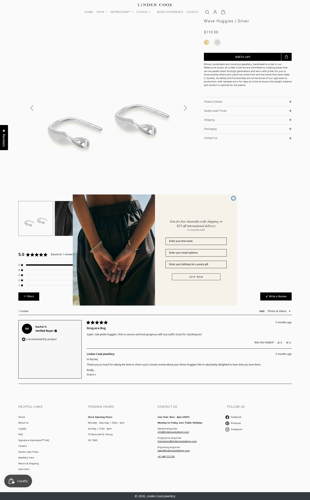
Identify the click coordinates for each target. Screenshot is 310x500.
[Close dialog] (233, 198)
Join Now (196, 276)
